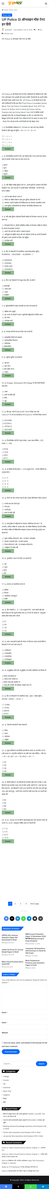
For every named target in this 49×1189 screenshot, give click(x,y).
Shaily (4, 1167)
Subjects (6, 1095)
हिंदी (4, 1102)
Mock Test (13, 10)
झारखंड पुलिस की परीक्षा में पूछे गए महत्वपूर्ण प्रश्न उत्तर (23, 1171)
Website (5, 1033)
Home (5, 10)
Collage (6, 1076)
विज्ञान (5, 1098)
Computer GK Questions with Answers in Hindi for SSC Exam (35, 950)
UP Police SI (25, 911)
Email (4, 1023)
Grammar (6, 1087)
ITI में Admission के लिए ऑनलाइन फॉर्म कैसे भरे (23, 1167)
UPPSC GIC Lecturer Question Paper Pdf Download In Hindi (10, 937)
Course (6, 1080)
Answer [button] (8, 149)
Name (4, 1012)
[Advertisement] (24, 67)
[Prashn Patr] (15, 3)
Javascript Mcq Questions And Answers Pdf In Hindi (23, 1136)
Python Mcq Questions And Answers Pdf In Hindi (21, 1132)
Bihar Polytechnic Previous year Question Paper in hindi (34, 963)
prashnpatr (8, 30)
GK (4, 1084)
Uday (4, 1171)
